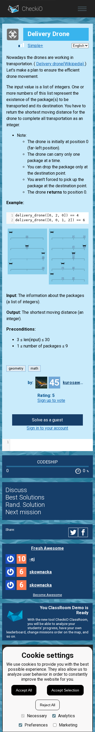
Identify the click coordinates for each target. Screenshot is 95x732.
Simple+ (35, 45)
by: (30, 382)
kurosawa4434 (73, 382)
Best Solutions (25, 497)
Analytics (66, 715)
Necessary (37, 715)
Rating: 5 (46, 395)
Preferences (36, 725)
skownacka (40, 571)
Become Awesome (47, 595)
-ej (32, 559)
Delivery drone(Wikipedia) (60, 63)
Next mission (23, 512)
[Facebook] (83, 532)
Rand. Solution (25, 504)
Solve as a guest (47, 419)
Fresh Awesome (47, 548)
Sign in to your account (47, 428)
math (34, 369)
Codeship (47, 462)
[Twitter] (73, 532)
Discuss (16, 490)
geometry (16, 369)
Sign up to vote (51, 400)
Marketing (68, 725)
